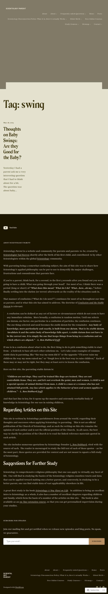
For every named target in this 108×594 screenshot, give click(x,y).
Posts (99, 14)
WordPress (19, 587)
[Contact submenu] (101, 24)
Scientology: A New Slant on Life (51, 490)
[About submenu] (56, 13)
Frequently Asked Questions (72, 14)
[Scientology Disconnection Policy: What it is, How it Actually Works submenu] (66, 19)
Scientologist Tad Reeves (16, 254)
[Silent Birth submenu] (81, 19)
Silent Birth (75, 19)
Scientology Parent (16, 8)
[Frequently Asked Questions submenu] (85, 13)
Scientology (43, 258)
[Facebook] (103, 587)
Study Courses (71, 24)
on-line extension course (33, 501)
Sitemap (85, 24)
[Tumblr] (100, 587)
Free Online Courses (93, 19)
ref (57, 340)
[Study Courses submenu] (78, 24)
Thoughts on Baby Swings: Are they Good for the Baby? (12, 144)
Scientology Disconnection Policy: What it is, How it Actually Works (36, 19)
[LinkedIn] (97, 587)
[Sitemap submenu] (90, 24)
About (44, 14)
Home (91, 14)
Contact (97, 24)
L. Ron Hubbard (78, 444)
